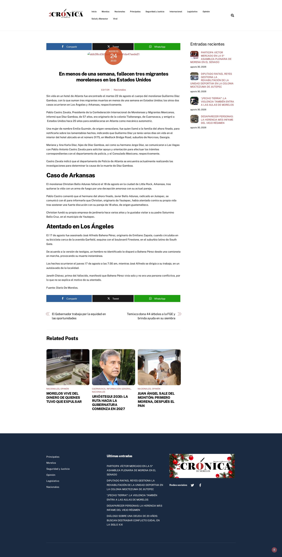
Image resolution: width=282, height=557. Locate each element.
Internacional (176, 11)
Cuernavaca (99, 389)
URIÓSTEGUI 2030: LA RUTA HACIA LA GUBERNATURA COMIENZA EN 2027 (110, 403)
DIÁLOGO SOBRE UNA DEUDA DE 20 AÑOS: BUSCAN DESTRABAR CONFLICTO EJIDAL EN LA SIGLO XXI (133, 520)
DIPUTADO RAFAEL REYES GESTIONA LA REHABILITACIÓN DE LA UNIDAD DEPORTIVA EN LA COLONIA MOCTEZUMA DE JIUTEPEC (212, 80)
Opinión (206, 11)
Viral (115, 19)
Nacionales (120, 11)
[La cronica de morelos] (66, 23)
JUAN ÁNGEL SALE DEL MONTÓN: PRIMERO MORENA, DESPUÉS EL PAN (156, 399)
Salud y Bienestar (100, 19)
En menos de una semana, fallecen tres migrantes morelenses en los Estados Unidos (113, 77)
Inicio (94, 11)
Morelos (105, 11)
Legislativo (192, 11)
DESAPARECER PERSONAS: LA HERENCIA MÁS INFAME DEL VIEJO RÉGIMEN (217, 119)
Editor (105, 90)
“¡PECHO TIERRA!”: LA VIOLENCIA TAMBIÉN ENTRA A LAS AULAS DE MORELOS (217, 101)
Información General (119, 389)
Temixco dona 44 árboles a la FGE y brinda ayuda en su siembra (151, 316)
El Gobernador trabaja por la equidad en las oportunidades (79, 316)
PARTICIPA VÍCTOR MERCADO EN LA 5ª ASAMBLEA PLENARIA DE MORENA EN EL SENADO (210, 57)
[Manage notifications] (274, 549)
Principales (135, 11)
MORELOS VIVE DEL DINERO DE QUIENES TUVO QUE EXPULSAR (64, 397)
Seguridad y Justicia (155, 11)
